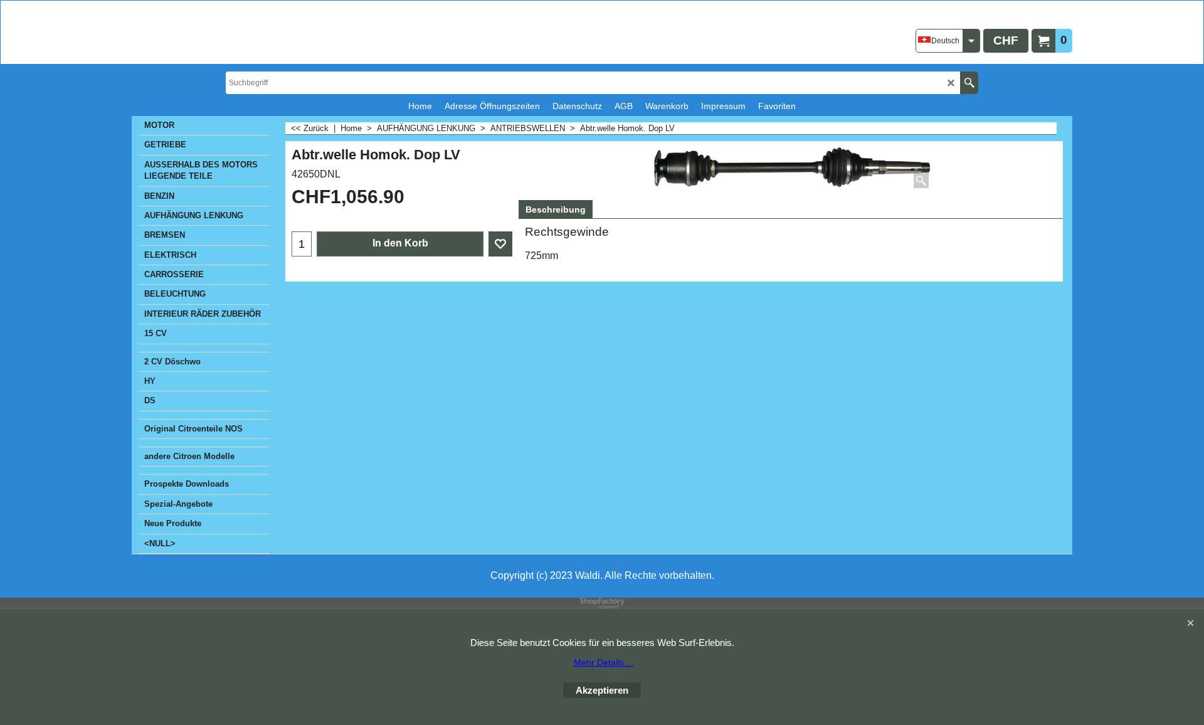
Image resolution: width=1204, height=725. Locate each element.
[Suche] (969, 82)
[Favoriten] (500, 244)
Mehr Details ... (604, 662)
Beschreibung (555, 209)
